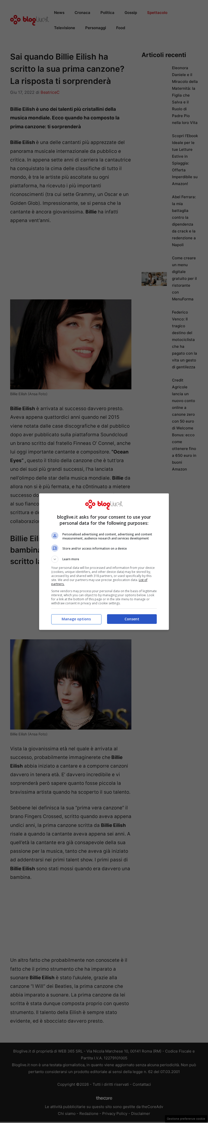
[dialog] (104, 561)
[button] (104, 559)
